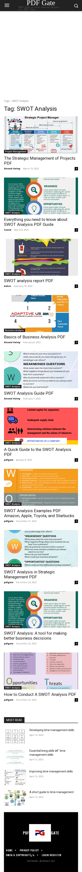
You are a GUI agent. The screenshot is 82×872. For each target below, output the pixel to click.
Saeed (7, 229)
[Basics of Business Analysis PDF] (41, 313)
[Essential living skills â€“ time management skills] (15, 756)
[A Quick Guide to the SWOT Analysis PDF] (41, 426)
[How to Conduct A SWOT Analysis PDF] (41, 671)
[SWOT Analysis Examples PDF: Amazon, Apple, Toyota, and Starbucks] (41, 487)
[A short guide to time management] (15, 798)
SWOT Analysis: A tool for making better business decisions (35, 636)
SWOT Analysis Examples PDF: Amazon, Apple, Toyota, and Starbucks (39, 513)
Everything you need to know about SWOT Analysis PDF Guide (35, 222)
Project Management (15, 151)
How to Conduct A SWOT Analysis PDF (40, 694)
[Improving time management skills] (15, 777)
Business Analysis (14, 330)
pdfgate (8, 459)
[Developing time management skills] (15, 736)
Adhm (7, 286)
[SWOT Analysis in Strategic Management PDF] (41, 548)
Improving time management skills (51, 771)
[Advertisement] (41, 54)
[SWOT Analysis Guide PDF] (41, 369)
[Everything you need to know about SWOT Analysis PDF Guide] (41, 196)
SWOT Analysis (12, 212)
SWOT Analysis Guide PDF (29, 393)
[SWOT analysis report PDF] (41, 257)
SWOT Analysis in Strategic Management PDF (29, 574)
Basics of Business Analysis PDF (34, 337)
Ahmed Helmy (12, 168)
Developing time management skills (51, 730)
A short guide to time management (51, 792)
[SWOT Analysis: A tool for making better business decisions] (41, 609)
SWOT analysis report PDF (28, 280)
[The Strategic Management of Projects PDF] (41, 134)
